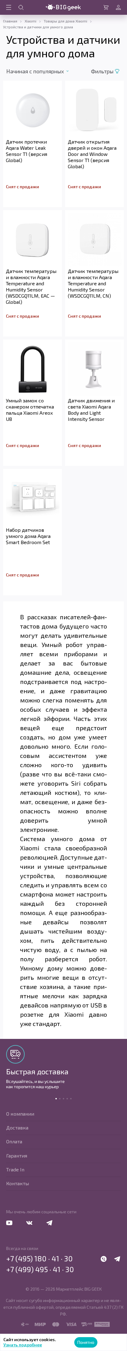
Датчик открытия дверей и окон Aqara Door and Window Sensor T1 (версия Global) (92, 154)
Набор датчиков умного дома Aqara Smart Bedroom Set (28, 536)
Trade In (15, 1169)
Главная (10, 21)
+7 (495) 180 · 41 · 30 (39, 1258)
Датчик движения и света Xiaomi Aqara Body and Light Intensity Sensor (91, 409)
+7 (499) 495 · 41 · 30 (40, 1269)
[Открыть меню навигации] (8, 7)
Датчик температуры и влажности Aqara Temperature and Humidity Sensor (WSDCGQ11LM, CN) (93, 283)
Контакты (17, 1183)
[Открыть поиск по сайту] (21, 7)
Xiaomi (30, 21)
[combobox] (41, 71)
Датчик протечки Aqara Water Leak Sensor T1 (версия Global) (26, 151)
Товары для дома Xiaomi (65, 21)
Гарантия (16, 1155)
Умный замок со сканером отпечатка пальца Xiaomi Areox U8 (30, 409)
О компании (20, 1114)
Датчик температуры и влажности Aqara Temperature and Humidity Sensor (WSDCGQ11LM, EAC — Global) (31, 286)
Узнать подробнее (22, 1344)
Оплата (14, 1141)
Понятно (85, 1342)
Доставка (17, 1127)
